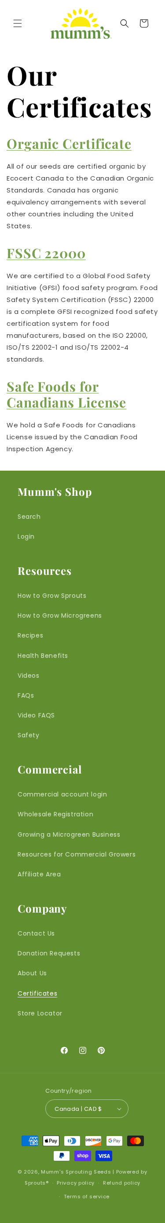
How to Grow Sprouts (52, 595)
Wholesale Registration (55, 814)
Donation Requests (49, 953)
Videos (29, 675)
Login (26, 536)
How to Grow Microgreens (60, 615)
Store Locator (40, 1013)
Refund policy (121, 1182)
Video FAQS (36, 715)
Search (29, 516)
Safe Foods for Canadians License (66, 394)
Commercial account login (62, 794)
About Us (32, 973)
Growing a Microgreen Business (69, 834)
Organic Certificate (69, 143)
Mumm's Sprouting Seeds (76, 1171)
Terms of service (87, 1196)
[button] (17, 23)
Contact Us (36, 933)
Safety (29, 735)
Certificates (37, 993)
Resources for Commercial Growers (77, 854)
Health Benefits (43, 655)
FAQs (26, 695)
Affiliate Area (39, 874)
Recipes (30, 635)
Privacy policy (76, 1182)
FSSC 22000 (46, 253)
